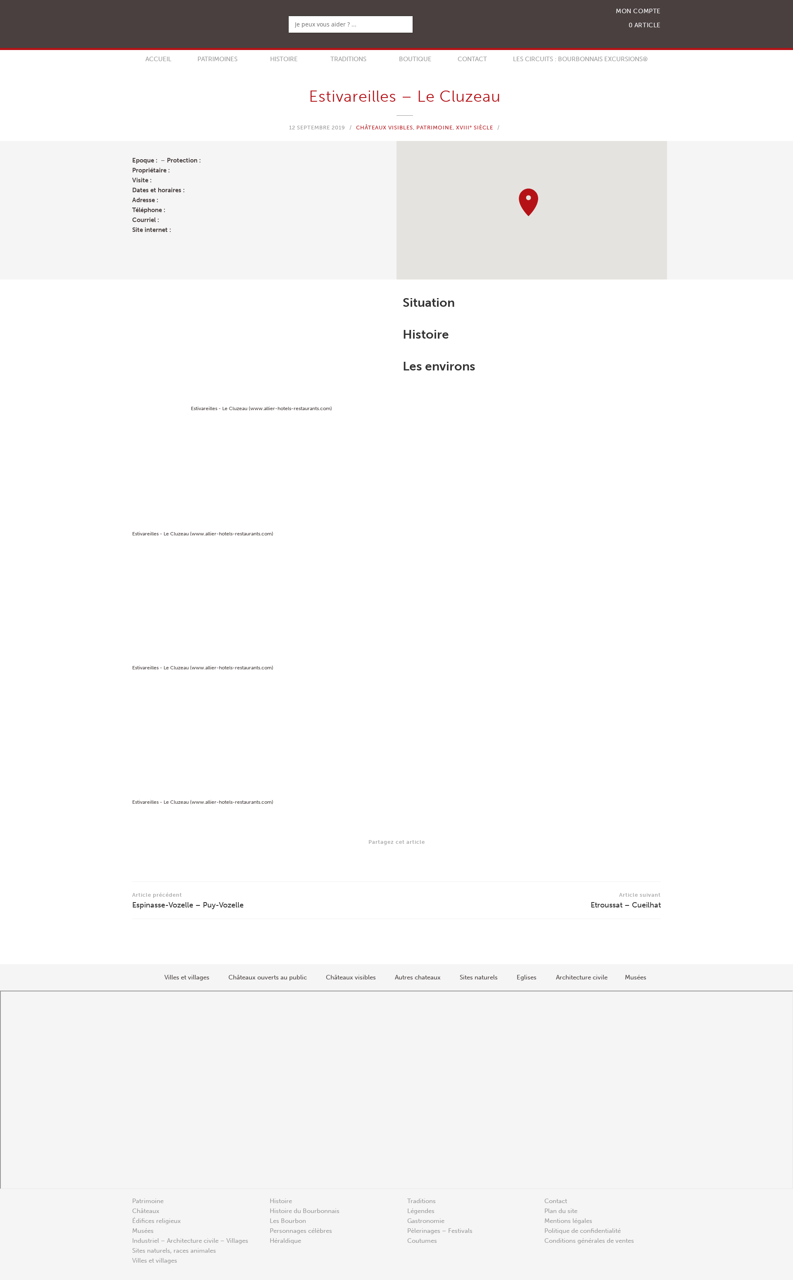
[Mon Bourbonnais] (190, 24)
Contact (472, 59)
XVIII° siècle (474, 127)
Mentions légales (568, 1221)
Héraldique (285, 1240)
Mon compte (638, 11)
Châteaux (145, 1211)
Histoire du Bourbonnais (305, 1211)
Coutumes (422, 1240)
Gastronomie (425, 1221)
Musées (143, 1231)
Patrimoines (217, 59)
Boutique (415, 59)
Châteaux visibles (384, 127)
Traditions (348, 59)
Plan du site (560, 1211)
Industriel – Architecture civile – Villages (190, 1240)
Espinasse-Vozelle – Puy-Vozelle (188, 901)
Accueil (158, 59)
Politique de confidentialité (582, 1231)
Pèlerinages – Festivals (439, 1231)
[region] (531, 210)
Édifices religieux (156, 1221)
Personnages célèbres (301, 1231)
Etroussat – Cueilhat (626, 901)
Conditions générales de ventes (589, 1240)
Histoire (284, 59)
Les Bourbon (288, 1221)
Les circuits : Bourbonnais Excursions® (580, 59)
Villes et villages (154, 1260)
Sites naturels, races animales (174, 1250)
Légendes (420, 1211)
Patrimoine (434, 127)
